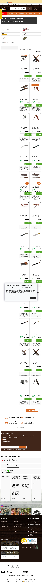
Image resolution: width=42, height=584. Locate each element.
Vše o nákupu (13, 4)
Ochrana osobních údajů (5, 529)
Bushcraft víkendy (17, 526)
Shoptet (25, 581)
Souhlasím (33, 297)
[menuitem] (3, 13)
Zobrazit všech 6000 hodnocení (13, 461)
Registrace (39, 4)
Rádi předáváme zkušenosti (14, 417)
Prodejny (15, 523)
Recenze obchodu (17, 529)
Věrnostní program (4, 523)
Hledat (29, 8)
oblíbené (35, 9)
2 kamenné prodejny (12, 421)
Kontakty (16, 531)
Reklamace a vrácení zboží (6, 528)
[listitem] (40, 410)
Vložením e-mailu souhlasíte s (13, 449)
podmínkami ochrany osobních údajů (18, 449)
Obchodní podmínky (4, 526)
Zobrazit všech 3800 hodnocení (13, 467)
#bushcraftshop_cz (14, 506)
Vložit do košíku (30, 75)
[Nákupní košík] (39, 8)
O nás (2, 4)
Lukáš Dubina (17, 581)
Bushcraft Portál (17, 528)
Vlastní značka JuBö (28, 422)
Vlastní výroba (7, 4)
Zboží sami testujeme (29, 417)
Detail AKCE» (10, 2)
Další (39, 13)
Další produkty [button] (32, 410)
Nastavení (9, 297)
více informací (9, 544)
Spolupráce (19, 4)
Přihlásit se (22, 447)
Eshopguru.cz (34, 581)
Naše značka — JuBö (18, 524)
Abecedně (29, 49)
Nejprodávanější (22, 49)
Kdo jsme (16, 521)
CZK (27, 4)
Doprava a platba (4, 521)
